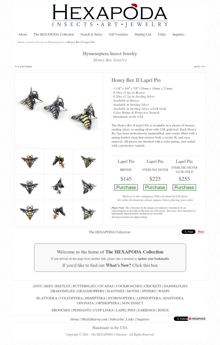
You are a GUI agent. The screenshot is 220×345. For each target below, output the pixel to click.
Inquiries (178, 34)
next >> (199, 66)
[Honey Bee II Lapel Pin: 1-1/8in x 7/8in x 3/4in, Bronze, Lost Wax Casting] (29, 161)
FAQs (162, 34)
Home (21, 42)
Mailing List (143, 34)
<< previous (23, 66)
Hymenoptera (56, 42)
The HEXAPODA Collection (54, 34)
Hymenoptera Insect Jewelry (110, 53)
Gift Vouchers (118, 34)
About (22, 34)
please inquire (153, 200)
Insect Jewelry (36, 42)
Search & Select (91, 34)
